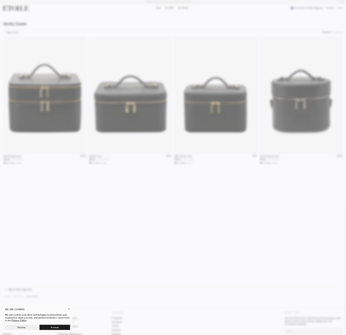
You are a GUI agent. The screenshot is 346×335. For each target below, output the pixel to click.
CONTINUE (303, 324)
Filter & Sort (12, 32)
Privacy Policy (19, 320)
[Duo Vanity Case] (45, 95)
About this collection (20, 289)
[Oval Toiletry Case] (301, 95)
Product (326, 32)
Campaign (337, 32)
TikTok (115, 325)
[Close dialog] (339, 205)
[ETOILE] (16, 8)
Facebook (117, 321)
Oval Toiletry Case (269, 156)
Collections (18, 296)
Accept (55, 327)
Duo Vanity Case (12, 156)
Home (7, 296)
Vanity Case (95, 156)
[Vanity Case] (130, 95)
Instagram (117, 317)
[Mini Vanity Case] (216, 95)
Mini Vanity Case (183, 156)
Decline (21, 327)
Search (330, 8)
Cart (340, 8)
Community (118, 312)
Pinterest (116, 330)
